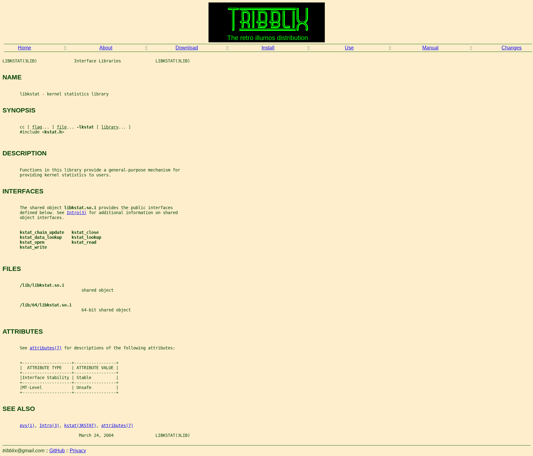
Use (349, 47)
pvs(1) (27, 425)
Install (268, 47)
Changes (512, 47)
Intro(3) (76, 212)
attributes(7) (46, 347)
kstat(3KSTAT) (80, 425)
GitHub (57, 450)
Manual (430, 47)
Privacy (78, 450)
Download (187, 47)
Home (24, 47)
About (105, 47)
